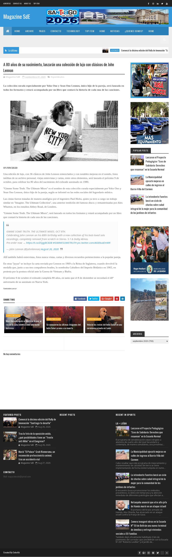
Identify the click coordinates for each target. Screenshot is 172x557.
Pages (42, 31)
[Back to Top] (167, 553)
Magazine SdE (16, 16)
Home (17, 31)
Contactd (56, 31)
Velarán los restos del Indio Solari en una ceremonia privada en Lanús (104, 326)
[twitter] (162, 3)
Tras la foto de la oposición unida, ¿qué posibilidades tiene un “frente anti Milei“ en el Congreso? (35, 437)
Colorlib (16, 552)
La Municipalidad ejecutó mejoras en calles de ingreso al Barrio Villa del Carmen (148, 455)
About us (27, 3)
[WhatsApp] (162, 553)
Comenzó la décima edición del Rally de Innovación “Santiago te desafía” (140, 50)
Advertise (7, 3)
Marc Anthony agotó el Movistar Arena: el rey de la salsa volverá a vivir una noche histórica (23, 324)
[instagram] (153, 3)
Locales (102, 50)
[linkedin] (158, 3)
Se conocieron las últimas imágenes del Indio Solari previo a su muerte (63, 326)
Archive (29, 31)
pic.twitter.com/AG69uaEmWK (93, 242)
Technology (73, 31)
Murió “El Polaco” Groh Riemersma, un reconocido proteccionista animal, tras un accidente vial (36, 455)
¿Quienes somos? (134, 31)
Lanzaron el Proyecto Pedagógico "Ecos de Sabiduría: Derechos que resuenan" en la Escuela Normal (147, 432)
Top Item (36, 3)
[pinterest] (153, 553)
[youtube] (167, 3)
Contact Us (17, 3)
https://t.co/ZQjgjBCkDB (39, 242)
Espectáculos (57, 76)
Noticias (114, 31)
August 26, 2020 (50, 249)
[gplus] (144, 553)
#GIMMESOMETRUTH (65, 242)
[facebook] (148, 3)
